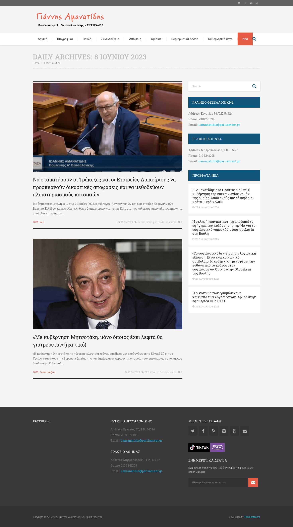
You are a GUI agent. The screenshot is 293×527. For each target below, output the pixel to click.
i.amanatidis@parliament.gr (219, 125)
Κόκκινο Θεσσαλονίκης (163, 372)
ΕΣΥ (147, 372)
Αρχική (42, 39)
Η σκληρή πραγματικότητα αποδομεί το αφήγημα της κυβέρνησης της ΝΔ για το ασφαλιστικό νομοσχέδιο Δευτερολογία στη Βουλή (223, 228)
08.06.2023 (127, 222)
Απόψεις (135, 39)
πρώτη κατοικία (155, 222)
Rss (213, 431)
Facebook (245, 3)
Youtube (257, 3)
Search (254, 39)
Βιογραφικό (65, 39)
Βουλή (87, 39)
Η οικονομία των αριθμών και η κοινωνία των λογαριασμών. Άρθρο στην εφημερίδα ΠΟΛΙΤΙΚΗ (224, 297)
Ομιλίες (156, 39)
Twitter (239, 3)
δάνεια (141, 222)
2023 (35, 222)
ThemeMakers (252, 517)
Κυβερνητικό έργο (220, 39)
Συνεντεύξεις (110, 39)
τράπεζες (171, 222)
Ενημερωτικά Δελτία (184, 39)
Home (36, 63)
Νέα (245, 39)
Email (244, 431)
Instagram (251, 3)
